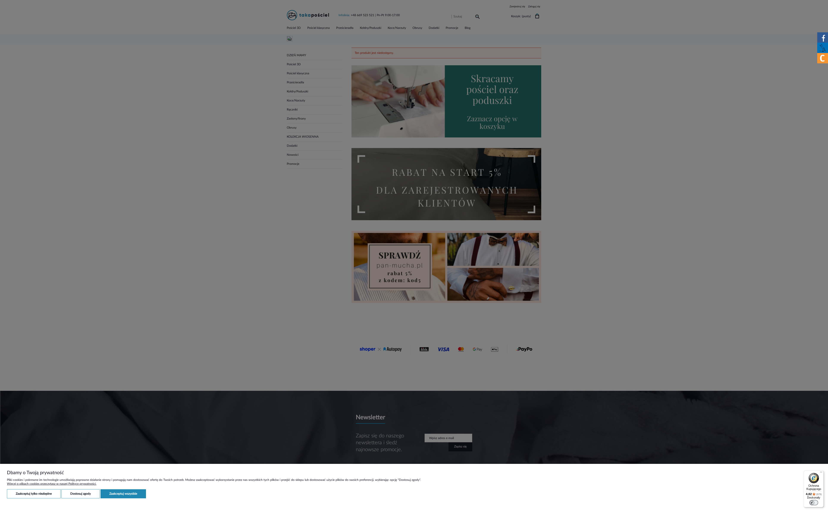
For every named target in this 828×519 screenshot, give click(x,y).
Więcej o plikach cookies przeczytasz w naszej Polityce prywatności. (51, 483)
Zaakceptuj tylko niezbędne (34, 493)
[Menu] (821, 473)
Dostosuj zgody (80, 493)
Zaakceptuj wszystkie (123, 493)
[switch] (813, 502)
